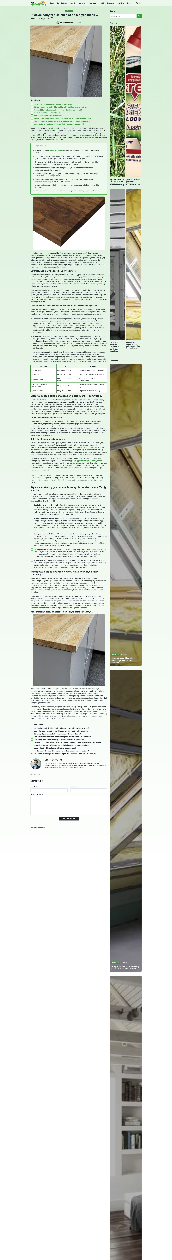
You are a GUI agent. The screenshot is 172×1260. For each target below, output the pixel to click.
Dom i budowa (62, 3)
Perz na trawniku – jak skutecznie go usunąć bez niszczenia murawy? (117, 182)
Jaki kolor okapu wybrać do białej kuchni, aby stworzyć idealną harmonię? (61, 731)
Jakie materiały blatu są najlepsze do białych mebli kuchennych (59, 124)
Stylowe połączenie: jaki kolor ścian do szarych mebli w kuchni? (57, 734)
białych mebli (52, 128)
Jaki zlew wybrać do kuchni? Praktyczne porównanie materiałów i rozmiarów (62, 737)
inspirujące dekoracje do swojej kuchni (87, 461)
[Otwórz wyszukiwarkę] (137, 3)
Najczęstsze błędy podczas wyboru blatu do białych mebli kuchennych (62, 121)
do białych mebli (56, 150)
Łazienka (82, 3)
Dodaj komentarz (69, 819)
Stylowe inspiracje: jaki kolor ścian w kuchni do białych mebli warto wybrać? (62, 728)
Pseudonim (34, 787)
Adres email (74, 787)
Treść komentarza (36, 794)
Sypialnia (121, 3)
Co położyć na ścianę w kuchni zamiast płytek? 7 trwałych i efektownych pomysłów (65, 754)
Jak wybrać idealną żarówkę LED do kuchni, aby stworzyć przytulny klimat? (62, 745)
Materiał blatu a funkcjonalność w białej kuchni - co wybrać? (58, 110)
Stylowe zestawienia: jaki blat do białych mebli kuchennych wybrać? (61, 107)
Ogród (101, 3)
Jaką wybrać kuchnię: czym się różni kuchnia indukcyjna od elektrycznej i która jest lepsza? (68, 742)
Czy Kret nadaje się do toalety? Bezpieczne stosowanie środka (133, 182)
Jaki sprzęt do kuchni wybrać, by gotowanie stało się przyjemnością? (59, 739)
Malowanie (92, 3)
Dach (52, 3)
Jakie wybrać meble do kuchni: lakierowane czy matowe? (55, 748)
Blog (128, 3)
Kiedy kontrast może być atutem (47, 113)
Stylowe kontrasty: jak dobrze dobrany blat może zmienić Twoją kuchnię (62, 118)
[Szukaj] (139, 16)
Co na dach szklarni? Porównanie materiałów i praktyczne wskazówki (114, 347)
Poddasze (110, 3)
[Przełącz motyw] (140, 3)
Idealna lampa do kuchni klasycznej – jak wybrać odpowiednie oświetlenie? (61, 751)
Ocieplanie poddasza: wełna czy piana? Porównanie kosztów (125, 967)
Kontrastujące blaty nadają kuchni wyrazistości (53, 104)
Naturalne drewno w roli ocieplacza (48, 116)
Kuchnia (72, 3)
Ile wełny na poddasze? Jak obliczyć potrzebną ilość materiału (133, 345)
